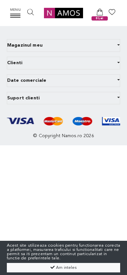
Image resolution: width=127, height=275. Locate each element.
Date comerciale (26, 80)
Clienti (14, 63)
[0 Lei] (100, 11)
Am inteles (66, 268)
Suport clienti (23, 98)
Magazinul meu (25, 45)
